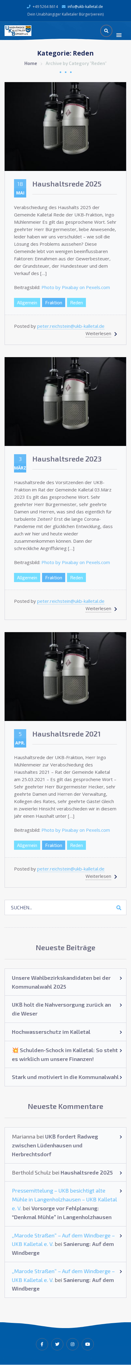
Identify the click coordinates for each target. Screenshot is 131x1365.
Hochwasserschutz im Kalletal (51, 1031)
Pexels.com (98, 287)
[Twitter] (57, 1344)
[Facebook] (42, 1344)
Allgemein (27, 302)
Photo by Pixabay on (63, 287)
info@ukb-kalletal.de (85, 6)
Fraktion (53, 302)
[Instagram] (72, 1344)
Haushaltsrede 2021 (66, 733)
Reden (76, 302)
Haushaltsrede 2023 (66, 458)
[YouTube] (88, 1344)
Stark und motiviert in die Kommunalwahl (65, 1077)
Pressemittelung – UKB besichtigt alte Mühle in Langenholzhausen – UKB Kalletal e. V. (64, 1199)
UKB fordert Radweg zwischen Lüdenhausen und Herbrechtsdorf (55, 1145)
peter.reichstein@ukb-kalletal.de (70, 326)
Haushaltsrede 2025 (66, 183)
